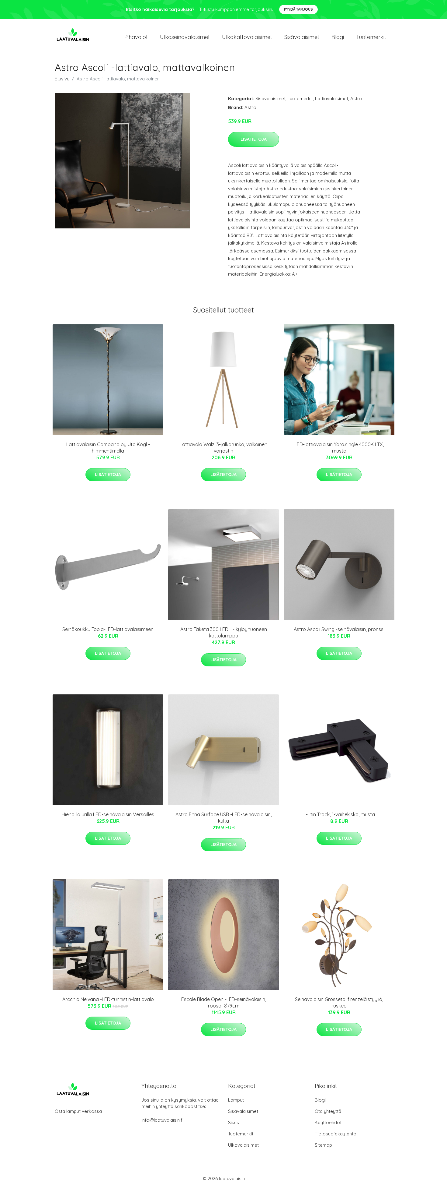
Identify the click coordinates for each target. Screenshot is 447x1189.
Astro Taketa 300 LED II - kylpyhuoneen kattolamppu (223, 632)
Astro (356, 98)
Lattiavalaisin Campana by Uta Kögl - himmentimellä (108, 447)
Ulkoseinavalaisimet (185, 37)
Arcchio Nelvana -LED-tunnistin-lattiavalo (108, 999)
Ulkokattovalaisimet (247, 37)
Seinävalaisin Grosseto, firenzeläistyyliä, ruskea (339, 1002)
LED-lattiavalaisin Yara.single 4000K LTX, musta (339, 447)
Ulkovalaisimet (243, 1145)
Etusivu (62, 79)
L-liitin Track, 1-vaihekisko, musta (339, 814)
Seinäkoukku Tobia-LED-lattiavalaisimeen (108, 629)
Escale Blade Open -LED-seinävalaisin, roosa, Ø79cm (223, 1002)
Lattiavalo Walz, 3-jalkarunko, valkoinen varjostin (223, 447)
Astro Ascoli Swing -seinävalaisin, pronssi (339, 629)
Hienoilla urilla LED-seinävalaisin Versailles (108, 814)
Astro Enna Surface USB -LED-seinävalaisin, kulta (223, 817)
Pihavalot (136, 37)
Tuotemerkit (371, 37)
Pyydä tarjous (298, 9)
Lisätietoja (254, 139)
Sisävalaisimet (301, 37)
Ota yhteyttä (328, 1111)
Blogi (337, 37)
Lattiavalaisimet (331, 98)
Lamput (236, 1100)
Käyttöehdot (328, 1122)
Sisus (233, 1122)
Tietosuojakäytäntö (335, 1134)
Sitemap (323, 1145)
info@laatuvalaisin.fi (162, 1120)
